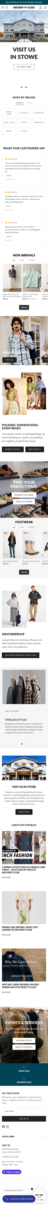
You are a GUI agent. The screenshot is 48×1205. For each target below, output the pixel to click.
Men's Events (35, 449)
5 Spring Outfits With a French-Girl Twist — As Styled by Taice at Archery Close (23, 870)
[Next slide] (42, 289)
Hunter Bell (39, 113)
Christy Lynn (9, 122)
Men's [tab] (29, 103)
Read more (6, 877)
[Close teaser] (32, 1189)
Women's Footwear (24, 495)
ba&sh (8, 131)
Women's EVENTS (13, 449)
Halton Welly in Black (10, 561)
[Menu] (2, 7)
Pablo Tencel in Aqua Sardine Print (30, 295)
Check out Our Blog (24, 825)
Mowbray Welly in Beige (31, 561)
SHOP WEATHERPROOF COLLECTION (20, 655)
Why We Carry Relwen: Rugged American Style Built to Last (20, 986)
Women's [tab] (20, 103)
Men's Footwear (24, 502)
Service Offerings (24, 1047)
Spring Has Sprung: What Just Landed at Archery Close (20, 928)
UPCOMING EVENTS (24, 1040)
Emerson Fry (39, 122)
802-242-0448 (12, 1157)
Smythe (24, 122)
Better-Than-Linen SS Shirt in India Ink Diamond (12, 295)
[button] (39, 1196)
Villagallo (24, 113)
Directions (24, 812)
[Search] (8, 7)
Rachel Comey (9, 113)
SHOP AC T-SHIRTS (24, 76)
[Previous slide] (5, 289)
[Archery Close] (24, 7)
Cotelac (24, 131)
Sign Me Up (24, 1119)
